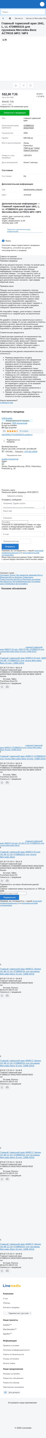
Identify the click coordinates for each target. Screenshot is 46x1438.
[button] (42, 4)
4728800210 (29, 125)
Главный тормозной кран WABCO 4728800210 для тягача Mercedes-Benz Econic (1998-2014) (23, 757)
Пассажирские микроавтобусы (29, 575)
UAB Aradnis (7, 418)
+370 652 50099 (30, 452)
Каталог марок (9, 1363)
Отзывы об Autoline (11, 1359)
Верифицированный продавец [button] (17, 421)
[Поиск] (42, 11)
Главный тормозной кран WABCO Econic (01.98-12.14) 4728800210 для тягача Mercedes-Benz (20, 854)
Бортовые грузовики (31, 579)
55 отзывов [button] (24, 431)
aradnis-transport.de (10, 459)
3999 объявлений (19, 423)
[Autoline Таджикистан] (16, 4)
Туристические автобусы (11, 579)
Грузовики (4, 575)
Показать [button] (19, 452)
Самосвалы (28, 577)
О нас (5, 1298)
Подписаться (9, 897)
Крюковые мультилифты (17, 584)
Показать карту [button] (8, 490)
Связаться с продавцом (15, 113)
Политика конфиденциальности (16, 1350)
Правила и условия (11, 1345)
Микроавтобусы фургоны (11, 577)
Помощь (6, 1303)
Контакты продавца (11, 1307)
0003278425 (29, 128)
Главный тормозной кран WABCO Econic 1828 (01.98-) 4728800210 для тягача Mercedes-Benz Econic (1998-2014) (23, 660)
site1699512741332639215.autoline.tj (17, 435)
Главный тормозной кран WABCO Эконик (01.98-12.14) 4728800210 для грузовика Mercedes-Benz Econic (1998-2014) (20, 971)
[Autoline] (10, 18)
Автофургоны (6, 581)
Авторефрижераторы (21, 581)
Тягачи (12, 575)
